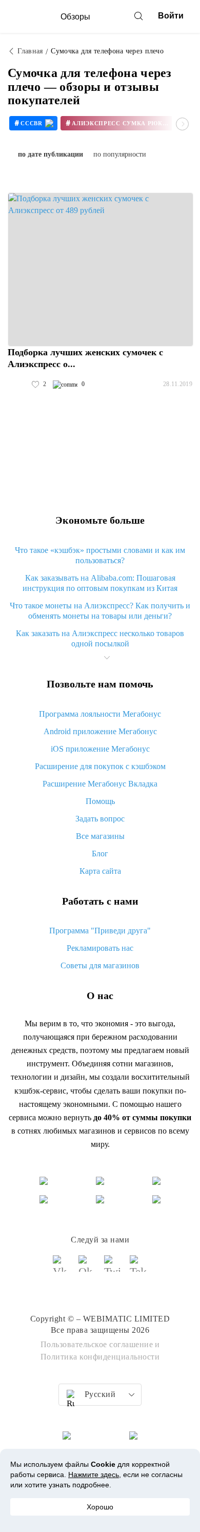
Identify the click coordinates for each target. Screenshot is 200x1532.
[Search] (138, 16)
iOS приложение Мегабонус (100, 748)
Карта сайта (100, 871)
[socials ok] (87, 1268)
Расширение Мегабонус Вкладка (100, 783)
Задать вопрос (100, 818)
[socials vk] (61, 1268)
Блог (100, 853)
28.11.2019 (177, 384)
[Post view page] (100, 270)
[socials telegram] (138, 1268)
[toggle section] (106, 658)
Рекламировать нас (100, 948)
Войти (171, 15)
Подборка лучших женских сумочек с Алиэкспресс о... (85, 358)
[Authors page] (18, 384)
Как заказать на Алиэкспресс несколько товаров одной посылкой (100, 638)
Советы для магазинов (100, 965)
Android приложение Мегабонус (100, 731)
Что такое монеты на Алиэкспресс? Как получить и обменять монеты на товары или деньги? (100, 610)
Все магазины (100, 836)
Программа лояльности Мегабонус (100, 714)
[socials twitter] (113, 1268)
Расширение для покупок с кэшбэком (100, 766)
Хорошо (100, 1507)
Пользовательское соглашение (97, 1344)
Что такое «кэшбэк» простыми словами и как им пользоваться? (100, 555)
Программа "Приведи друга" (100, 930)
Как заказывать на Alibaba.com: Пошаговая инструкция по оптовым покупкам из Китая (100, 582)
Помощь (100, 801)
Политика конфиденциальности (100, 1356)
